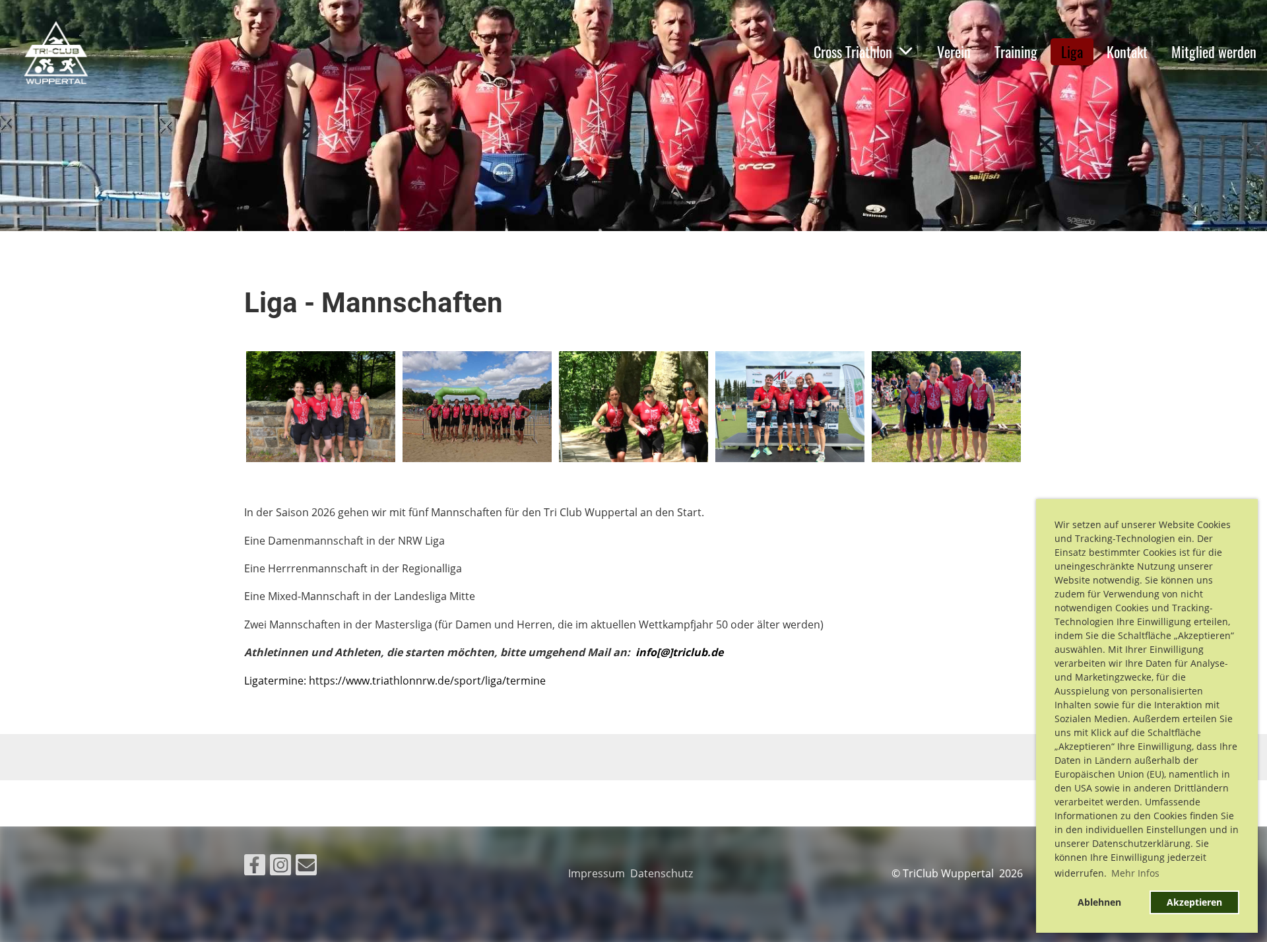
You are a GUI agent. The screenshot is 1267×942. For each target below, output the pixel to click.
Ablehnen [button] (1099, 902)
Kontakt (1127, 51)
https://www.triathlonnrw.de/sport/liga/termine (427, 680)
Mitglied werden (1213, 51)
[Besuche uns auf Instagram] (280, 867)
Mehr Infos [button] (1135, 873)
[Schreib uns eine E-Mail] (306, 867)
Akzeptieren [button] (1194, 902)
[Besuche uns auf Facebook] (254, 867)
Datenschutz (664, 873)
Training (1015, 51)
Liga (1072, 51)
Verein (954, 51)
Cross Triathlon (853, 51)
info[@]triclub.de (679, 652)
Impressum (599, 873)
